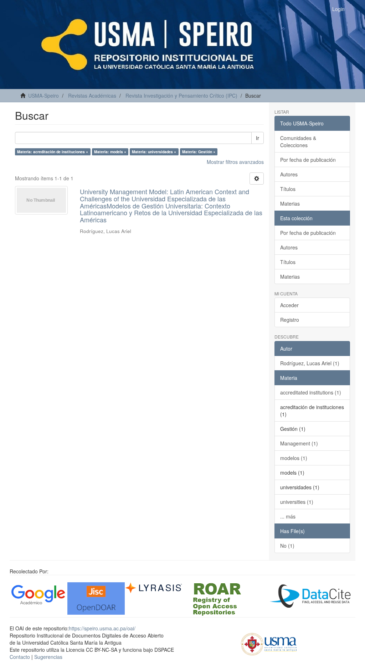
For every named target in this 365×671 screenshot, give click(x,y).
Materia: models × (110, 151)
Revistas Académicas (92, 95)
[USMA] (269, 643)
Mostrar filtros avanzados (235, 161)
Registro (289, 319)
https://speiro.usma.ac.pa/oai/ (102, 628)
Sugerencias (48, 656)
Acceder (289, 305)
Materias (290, 203)
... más (287, 516)
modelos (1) (293, 457)
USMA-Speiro (43, 95)
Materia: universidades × (154, 151)
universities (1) (296, 501)
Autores (289, 174)
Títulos (287, 188)
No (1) (287, 545)
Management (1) (299, 443)
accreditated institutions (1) (310, 392)
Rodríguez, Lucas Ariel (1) (309, 363)
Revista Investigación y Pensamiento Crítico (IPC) (181, 95)
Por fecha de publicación (308, 159)
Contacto (20, 656)
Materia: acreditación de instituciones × (52, 151)
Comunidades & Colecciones (298, 141)
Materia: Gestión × (198, 151)
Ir (257, 137)
